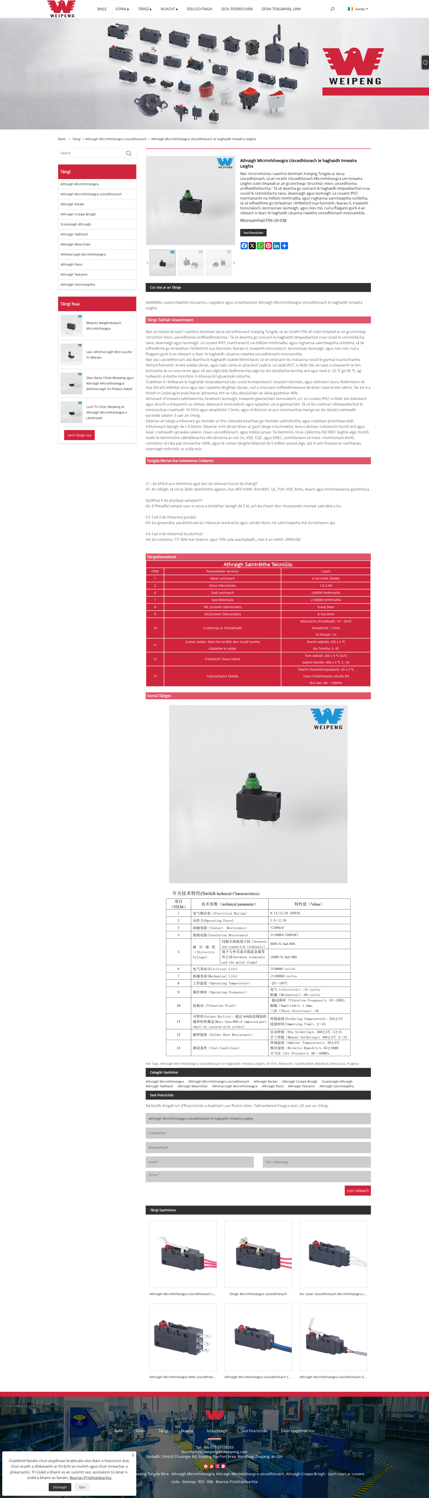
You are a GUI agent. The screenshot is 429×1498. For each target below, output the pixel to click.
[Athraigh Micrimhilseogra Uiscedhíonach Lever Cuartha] (183, 1252)
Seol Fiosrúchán (253, 233)
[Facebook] (206, 1466)
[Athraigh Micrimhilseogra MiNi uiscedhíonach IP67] (183, 1335)
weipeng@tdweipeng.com (225, 1451)
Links (175, 1481)
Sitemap (189, 1481)
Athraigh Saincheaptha (78, 284)
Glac (82, 1487)
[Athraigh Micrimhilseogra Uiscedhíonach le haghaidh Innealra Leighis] (163, 263)
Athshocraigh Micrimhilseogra (83, 254)
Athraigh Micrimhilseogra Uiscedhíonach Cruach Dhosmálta (260, 1377)
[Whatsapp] (223, 1466)
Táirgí (76, 139)
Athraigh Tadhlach (74, 234)
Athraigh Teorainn (74, 274)
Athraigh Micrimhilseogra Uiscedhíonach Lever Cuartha (185, 1294)
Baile (118, 1430)
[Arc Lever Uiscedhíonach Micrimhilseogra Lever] (333, 1252)
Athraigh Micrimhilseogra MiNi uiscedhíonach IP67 (185, 1377)
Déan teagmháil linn (298, 1430)
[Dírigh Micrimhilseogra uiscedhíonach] (258, 1252)
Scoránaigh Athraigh (76, 224)
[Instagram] (217, 1466)
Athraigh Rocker (72, 204)
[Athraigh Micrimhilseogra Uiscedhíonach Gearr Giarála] (333, 1335)
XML (210, 1481)
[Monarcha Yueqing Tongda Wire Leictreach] (61, 8)
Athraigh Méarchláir (76, 244)
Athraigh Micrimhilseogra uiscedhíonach (116, 139)
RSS (201, 1481)
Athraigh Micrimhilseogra (80, 184)
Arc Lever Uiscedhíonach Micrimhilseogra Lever (335, 1294)
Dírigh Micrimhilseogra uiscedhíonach (258, 1294)
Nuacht (187, 1430)
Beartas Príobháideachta (237, 1481)
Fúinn (140, 1430)
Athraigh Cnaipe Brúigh (78, 214)
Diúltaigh (60, 1487)
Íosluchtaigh (217, 1430)
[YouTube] (211, 1466)
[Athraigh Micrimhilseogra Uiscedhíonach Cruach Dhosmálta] (258, 1335)
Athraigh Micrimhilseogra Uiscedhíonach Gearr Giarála (335, 1377)
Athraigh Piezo (71, 264)
